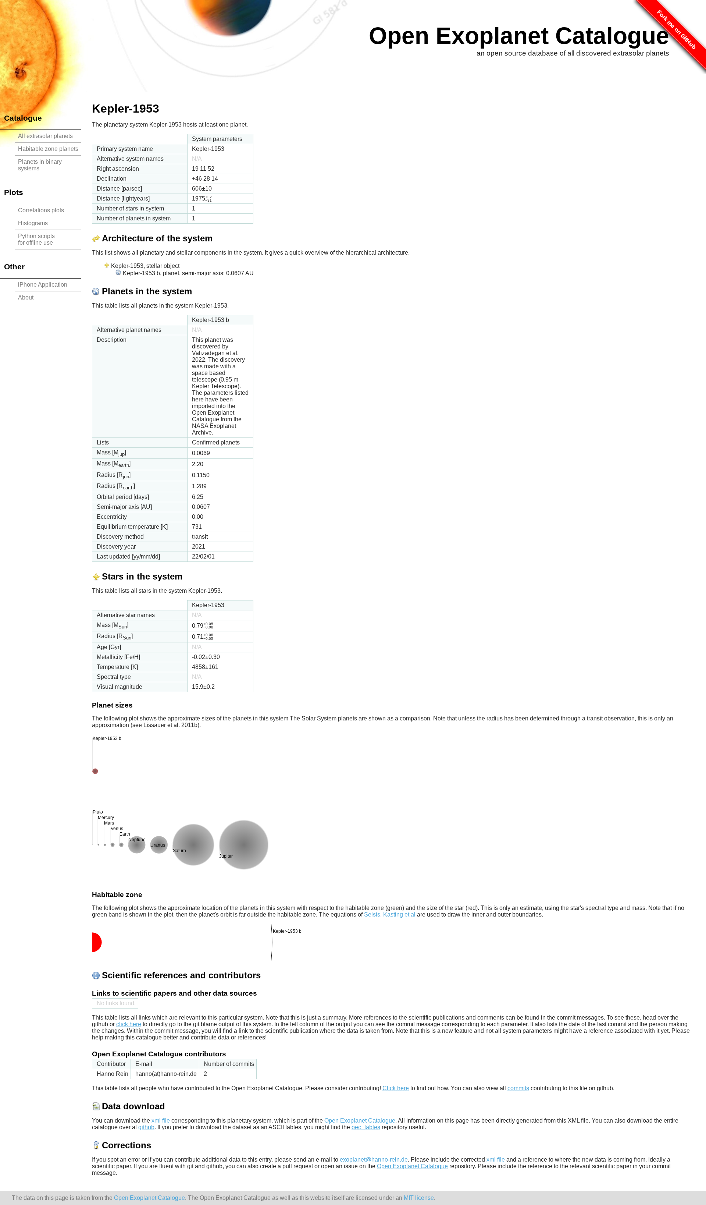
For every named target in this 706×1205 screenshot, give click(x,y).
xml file (160, 1120)
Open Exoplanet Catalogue (519, 35)
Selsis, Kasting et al (390, 914)
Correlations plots (41, 210)
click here (128, 1024)
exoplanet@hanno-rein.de (374, 1159)
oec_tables (366, 1127)
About (25, 297)
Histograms (33, 223)
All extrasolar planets (45, 136)
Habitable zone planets (48, 149)
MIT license (419, 1198)
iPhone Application (42, 284)
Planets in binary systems (40, 165)
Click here (395, 1088)
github (146, 1127)
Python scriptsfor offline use (36, 239)
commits (518, 1088)
